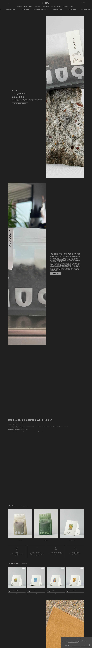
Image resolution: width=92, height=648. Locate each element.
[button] (8, 3)
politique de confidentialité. (73, 642)
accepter (76, 645)
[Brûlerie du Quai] (46, 3)
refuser (85, 645)
